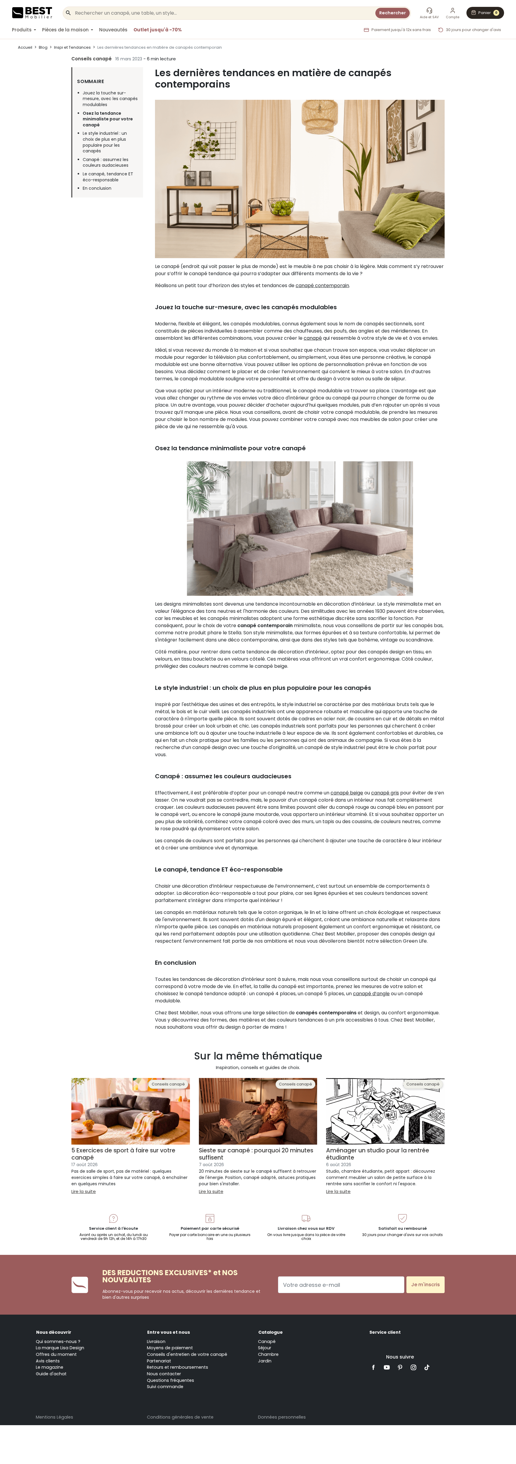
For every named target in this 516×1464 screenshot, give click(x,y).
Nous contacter (164, 1374)
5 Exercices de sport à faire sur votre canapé (123, 1153)
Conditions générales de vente (180, 1417)
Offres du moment (56, 1354)
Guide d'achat (51, 1374)
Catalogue (270, 1332)
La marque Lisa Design (60, 1348)
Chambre (268, 1354)
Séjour (264, 1348)
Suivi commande (165, 1387)
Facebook (373, 1367)
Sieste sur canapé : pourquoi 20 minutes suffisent (256, 1153)
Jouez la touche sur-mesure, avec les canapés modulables (110, 99)
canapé (313, 338)
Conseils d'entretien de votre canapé (187, 1354)
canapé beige (347, 792)
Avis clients (48, 1361)
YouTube (387, 1367)
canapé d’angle (371, 993)
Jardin (264, 1361)
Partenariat (159, 1361)
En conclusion (97, 188)
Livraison (156, 1341)
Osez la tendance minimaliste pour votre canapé (108, 119)
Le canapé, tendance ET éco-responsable (108, 177)
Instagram (413, 1367)
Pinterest (400, 1367)
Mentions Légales (54, 1417)
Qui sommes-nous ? (58, 1341)
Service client (385, 1332)
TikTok (427, 1367)
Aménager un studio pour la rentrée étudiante (377, 1153)
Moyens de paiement (170, 1348)
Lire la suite (83, 1191)
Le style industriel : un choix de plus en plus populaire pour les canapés (105, 142)
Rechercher (392, 13)
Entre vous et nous (168, 1332)
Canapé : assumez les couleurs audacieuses (105, 163)
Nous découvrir (53, 1332)
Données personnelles (282, 1417)
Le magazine (49, 1367)
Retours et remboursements (177, 1367)
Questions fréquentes (170, 1380)
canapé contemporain (322, 285)
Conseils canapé (91, 59)
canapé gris (385, 792)
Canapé (267, 1341)
